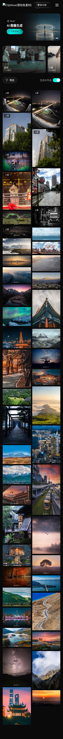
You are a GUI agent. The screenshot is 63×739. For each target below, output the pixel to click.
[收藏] (27, 100)
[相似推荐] (27, 106)
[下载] (27, 125)
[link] (17, 5)
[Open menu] (57, 5)
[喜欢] (27, 93)
